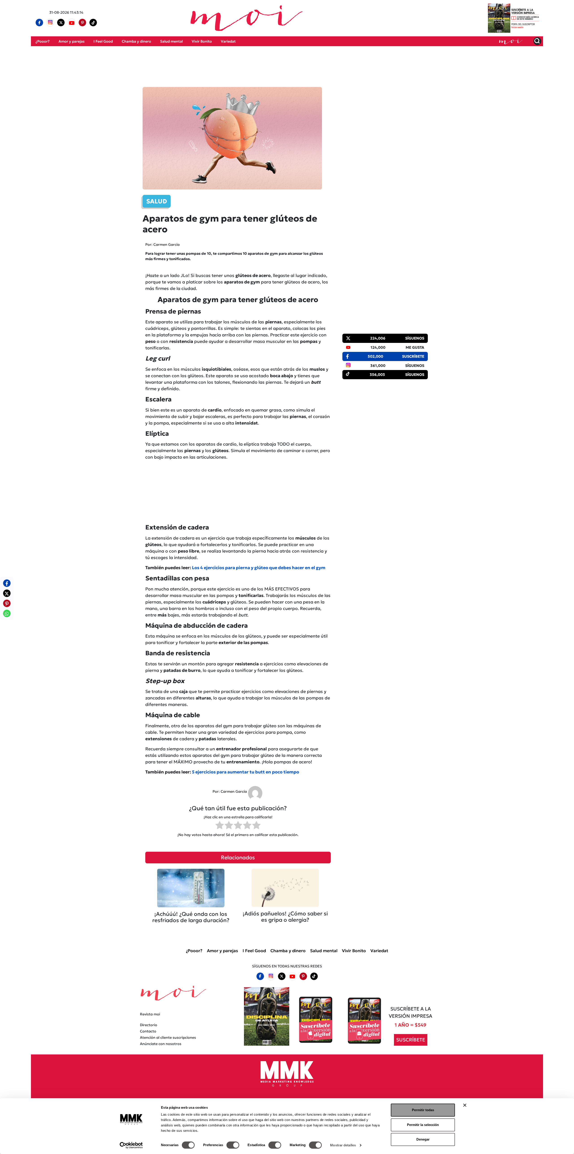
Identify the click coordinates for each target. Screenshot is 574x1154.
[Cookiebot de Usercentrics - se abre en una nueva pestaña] (131, 1145)
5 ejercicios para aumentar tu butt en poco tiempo (245, 772)
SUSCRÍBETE (410, 1040)
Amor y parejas (72, 41)
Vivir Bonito (202, 41)
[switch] (232, 1145)
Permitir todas (423, 1110)
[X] (61, 22)
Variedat (228, 41)
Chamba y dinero (136, 41)
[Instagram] (50, 23)
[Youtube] (72, 23)
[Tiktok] (93, 22)
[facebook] (39, 22)
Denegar (423, 1139)
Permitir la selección (423, 1125)
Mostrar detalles (343, 1145)
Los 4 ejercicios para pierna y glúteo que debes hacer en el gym (258, 567)
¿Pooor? (42, 41)
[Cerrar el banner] (464, 1105)
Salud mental (171, 41)
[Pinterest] (82, 22)
